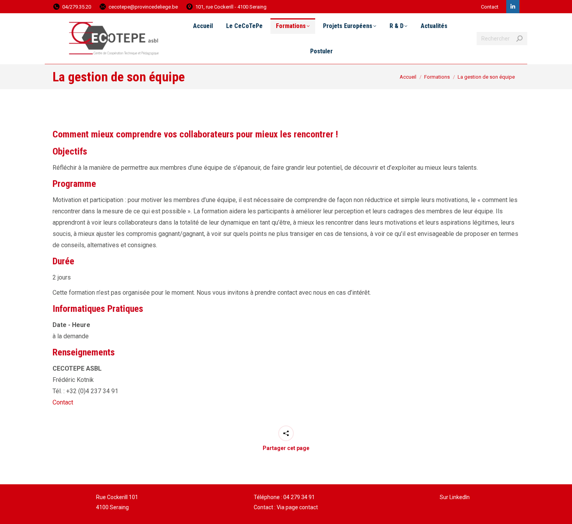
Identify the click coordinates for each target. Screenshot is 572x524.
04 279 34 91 (299, 497)
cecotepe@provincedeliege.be (143, 7)
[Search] (519, 38)
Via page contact (297, 507)
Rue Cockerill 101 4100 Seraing (117, 502)
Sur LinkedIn (455, 497)
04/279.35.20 (76, 7)
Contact (489, 7)
